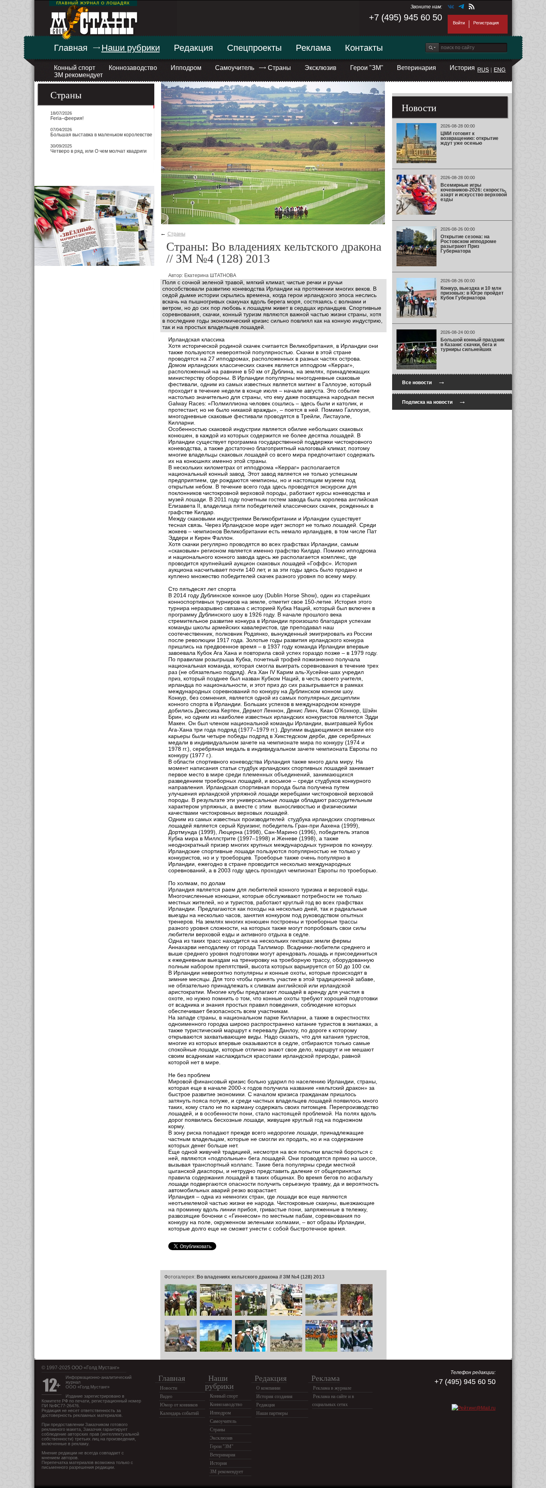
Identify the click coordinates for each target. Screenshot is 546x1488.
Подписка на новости (434, 401)
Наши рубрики (131, 48)
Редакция (193, 48)
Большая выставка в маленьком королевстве (101, 135)
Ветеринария (416, 67)
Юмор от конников (179, 1405)
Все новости (423, 381)
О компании (268, 1388)
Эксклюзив (321, 67)
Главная (71, 48)
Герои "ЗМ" (366, 67)
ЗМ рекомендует (78, 75)
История (462, 67)
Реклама (313, 48)
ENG (500, 69)
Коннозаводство (133, 67)
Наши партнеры (272, 1413)
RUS (483, 69)
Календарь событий (179, 1413)
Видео (166, 1396)
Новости (168, 1388)
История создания (274, 1396)
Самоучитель (234, 67)
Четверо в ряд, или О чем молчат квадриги (98, 151)
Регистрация (486, 22)
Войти (459, 22)
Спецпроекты (254, 48)
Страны (279, 67)
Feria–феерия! (67, 118)
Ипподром (186, 67)
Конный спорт (74, 67)
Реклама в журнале (332, 1388)
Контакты (364, 48)
